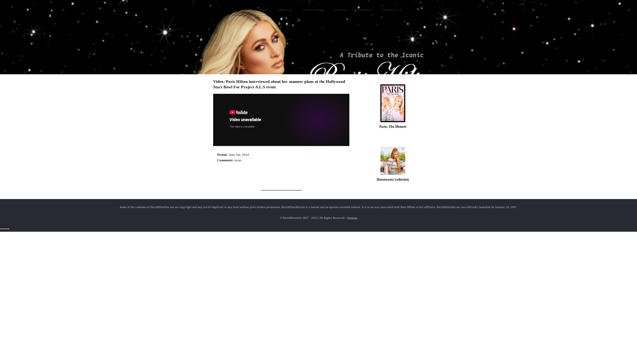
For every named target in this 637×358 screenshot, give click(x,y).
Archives (365, 10)
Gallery (341, 10)
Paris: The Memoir (392, 126)
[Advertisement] (252, 174)
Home (245, 10)
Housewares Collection (393, 179)
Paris (264, 10)
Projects (285, 10)
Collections (313, 10)
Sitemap (352, 217)
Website (389, 10)
